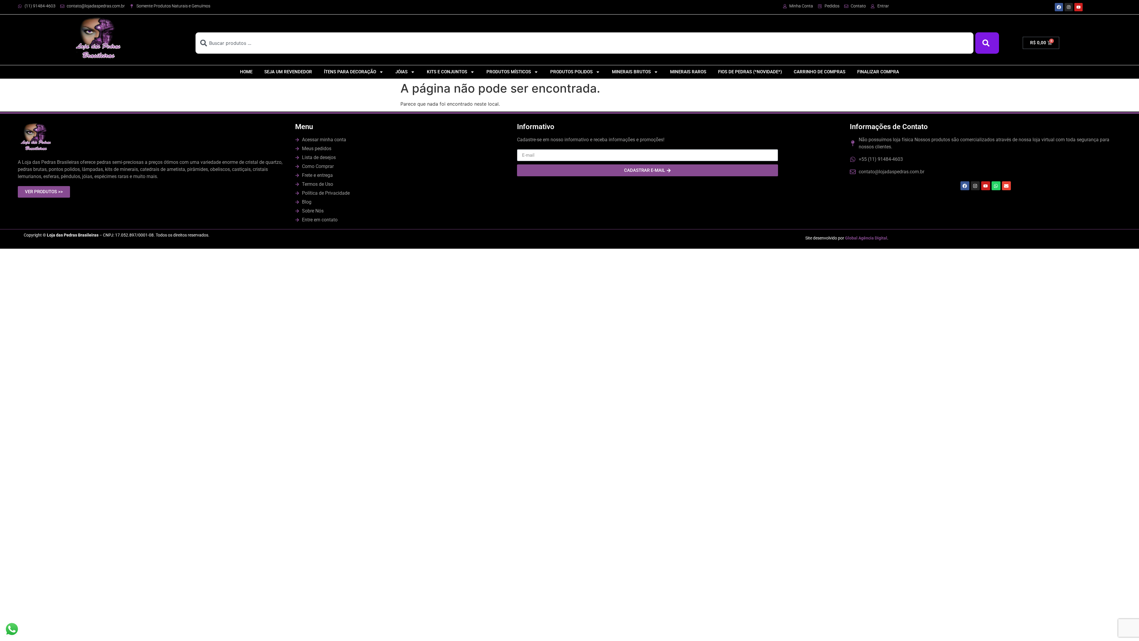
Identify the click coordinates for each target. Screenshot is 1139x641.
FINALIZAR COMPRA (878, 71)
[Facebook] (1059, 7)
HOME (246, 71)
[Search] (987, 43)
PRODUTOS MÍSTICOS (508, 71)
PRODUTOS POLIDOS (571, 71)
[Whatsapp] (996, 185)
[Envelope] (1006, 185)
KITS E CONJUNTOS (447, 71)
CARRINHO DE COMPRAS (819, 71)
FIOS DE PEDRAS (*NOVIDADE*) (750, 71)
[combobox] (584, 43)
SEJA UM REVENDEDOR (288, 71)
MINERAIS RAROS (688, 71)
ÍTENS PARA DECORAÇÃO (350, 71)
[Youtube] (1078, 7)
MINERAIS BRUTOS (631, 71)
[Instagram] (1069, 7)
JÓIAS (401, 71)
